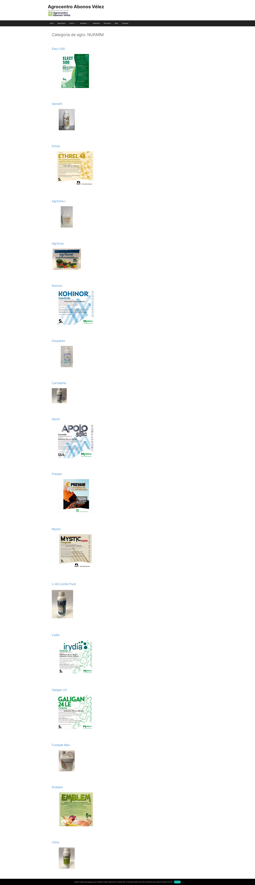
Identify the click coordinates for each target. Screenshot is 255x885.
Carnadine (59, 383)
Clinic (55, 842)
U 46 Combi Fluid (64, 584)
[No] (253, 882)
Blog (116, 23)
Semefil (57, 104)
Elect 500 (58, 49)
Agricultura (61, 23)
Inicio (52, 23)
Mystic (56, 529)
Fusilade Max (61, 745)
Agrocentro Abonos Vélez (76, 6)
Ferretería (107, 23)
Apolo (56, 419)
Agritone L (59, 201)
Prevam (57, 474)
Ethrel (56, 146)
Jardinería (96, 23)
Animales (83, 23)
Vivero (71, 23)
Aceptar (177, 882)
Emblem (57, 787)
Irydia (55, 635)
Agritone (58, 243)
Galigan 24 (59, 690)
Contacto (125, 23)
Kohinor (57, 285)
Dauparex (58, 341)
